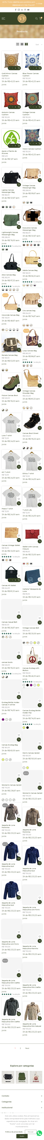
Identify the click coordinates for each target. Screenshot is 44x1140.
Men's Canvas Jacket (31, 753)
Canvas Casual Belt (9, 622)
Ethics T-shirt (28, 474)
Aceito (22, 1136)
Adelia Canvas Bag (30, 270)
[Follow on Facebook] (16, 9)
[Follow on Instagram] (19, 9)
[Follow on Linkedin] (22, 9)
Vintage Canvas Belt (31, 628)
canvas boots (7, 662)
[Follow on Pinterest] (25, 9)
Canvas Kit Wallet (9, 585)
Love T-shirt (7, 436)
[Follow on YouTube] (28, 9)
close (39, 3)
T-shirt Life (27, 510)
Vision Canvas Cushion (32, 149)
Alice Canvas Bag (9, 275)
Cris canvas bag (29, 311)
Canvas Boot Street (30, 433)
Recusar (31, 1132)
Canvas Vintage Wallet (11, 545)
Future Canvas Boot (10, 395)
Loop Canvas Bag (30, 351)
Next (27, 1048)
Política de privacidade (14, 1132)
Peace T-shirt (7, 509)
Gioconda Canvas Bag (10, 315)
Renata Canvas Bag (9, 355)
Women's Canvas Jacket (11, 785)
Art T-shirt (6, 472)
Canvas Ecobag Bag (10, 745)
